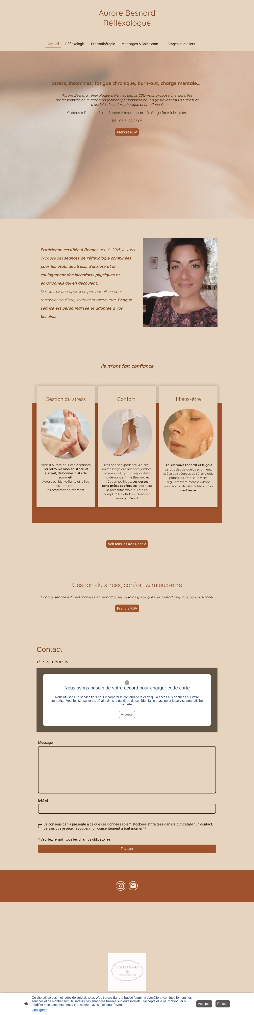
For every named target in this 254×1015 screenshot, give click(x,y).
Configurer (39, 1010)
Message (45, 742)
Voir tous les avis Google (127, 544)
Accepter (127, 714)
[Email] (133, 886)
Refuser (222, 1003)
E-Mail (43, 800)
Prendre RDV (127, 132)
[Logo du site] (127, 31)
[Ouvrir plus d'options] (203, 44)
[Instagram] (120, 886)
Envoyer (127, 849)
